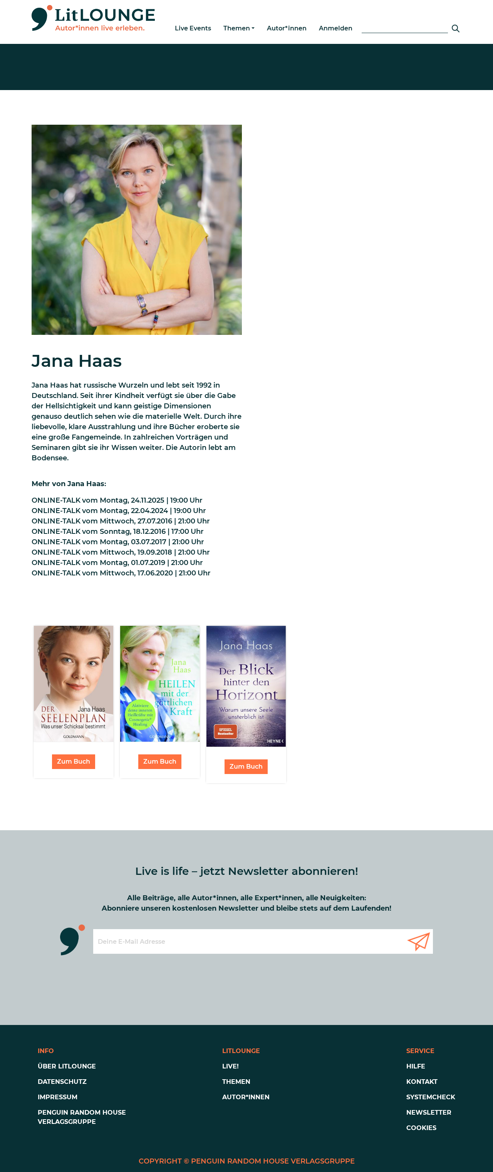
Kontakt (422, 1081)
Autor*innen (287, 28)
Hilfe (415, 1066)
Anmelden (335, 28)
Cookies (421, 1128)
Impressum (57, 1097)
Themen (236, 28)
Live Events (193, 28)
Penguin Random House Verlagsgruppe (82, 1117)
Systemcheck (430, 1097)
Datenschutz (62, 1081)
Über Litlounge (67, 1066)
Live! (230, 1066)
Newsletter (428, 1112)
